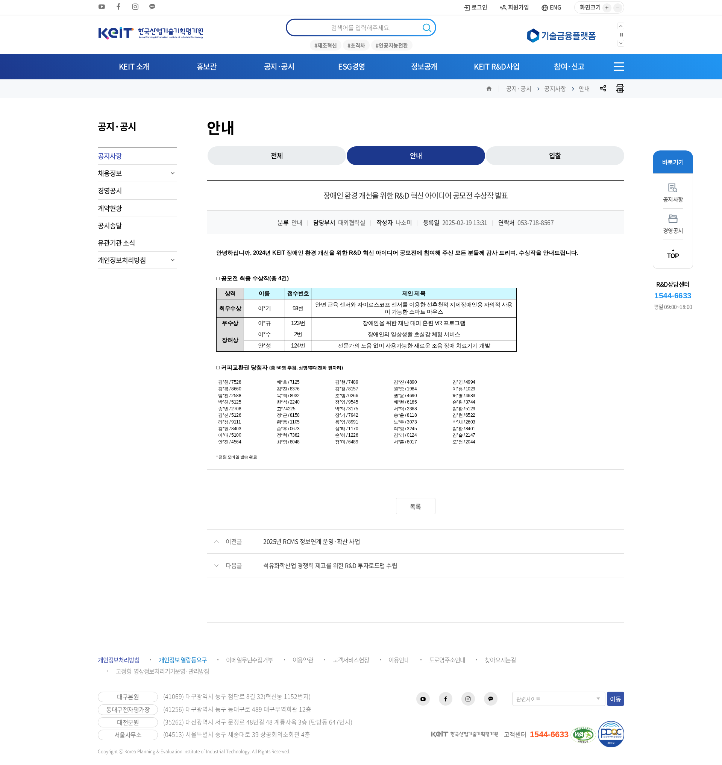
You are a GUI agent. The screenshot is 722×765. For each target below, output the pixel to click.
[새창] (564, 34)
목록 (415, 506)
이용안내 (398, 659)
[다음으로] (620, 43)
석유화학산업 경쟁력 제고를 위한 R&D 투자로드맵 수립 (330, 565)
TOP (673, 255)
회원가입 (518, 7)
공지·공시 (279, 66)
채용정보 (110, 173)
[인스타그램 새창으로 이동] (135, 6)
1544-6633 (673, 295)
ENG (555, 7)
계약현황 (110, 208)
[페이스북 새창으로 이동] (118, 6)
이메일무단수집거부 (249, 659)
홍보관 (207, 66)
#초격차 (356, 45)
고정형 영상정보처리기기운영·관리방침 (162, 670)
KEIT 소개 (134, 66)
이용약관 (303, 659)
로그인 (478, 7)
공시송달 (110, 225)
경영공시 (110, 190)
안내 (584, 88)
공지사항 (555, 88)
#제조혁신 (325, 45)
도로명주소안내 (447, 659)
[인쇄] (620, 88)
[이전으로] (620, 26)
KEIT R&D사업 (496, 66)
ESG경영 (351, 66)
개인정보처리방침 (122, 260)
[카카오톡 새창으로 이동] (152, 6)
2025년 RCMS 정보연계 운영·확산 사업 (311, 541)
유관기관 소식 (116, 243)
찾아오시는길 (500, 659)
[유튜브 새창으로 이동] (101, 6)
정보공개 (424, 66)
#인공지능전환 (392, 45)
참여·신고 (569, 66)
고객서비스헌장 (351, 659)
